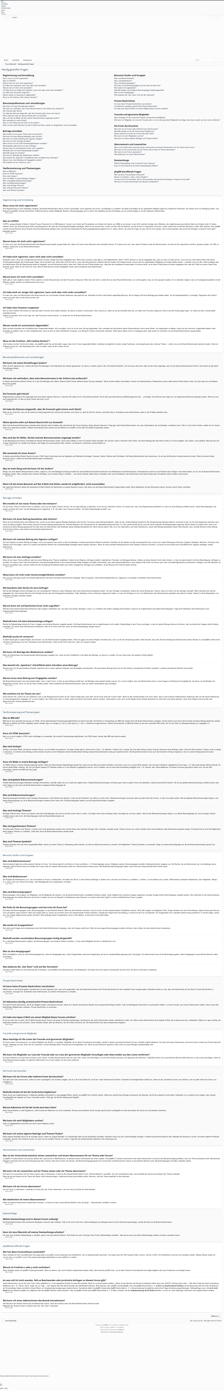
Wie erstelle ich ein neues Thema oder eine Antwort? (22, 134)
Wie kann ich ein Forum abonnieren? (128, 152)
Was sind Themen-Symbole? (13, 190)
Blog (2, 12)
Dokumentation (6, 8)
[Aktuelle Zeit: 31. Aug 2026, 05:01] (220, 64)
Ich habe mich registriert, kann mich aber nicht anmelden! (24, 85)
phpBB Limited (75, 428)
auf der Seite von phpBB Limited (15, 1257)
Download (4, 4)
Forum (3, 14)
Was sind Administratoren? (124, 78)
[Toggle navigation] (5, 2)
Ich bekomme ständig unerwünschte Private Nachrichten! (135, 106)
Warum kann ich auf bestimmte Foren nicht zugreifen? (23, 148)
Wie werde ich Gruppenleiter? (125, 88)
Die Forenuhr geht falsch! (12, 111)
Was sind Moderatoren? (123, 81)
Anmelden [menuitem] (214, 17)
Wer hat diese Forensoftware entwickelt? (129, 175)
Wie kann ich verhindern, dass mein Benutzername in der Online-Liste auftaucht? (33, 109)
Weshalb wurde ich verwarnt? (14, 153)
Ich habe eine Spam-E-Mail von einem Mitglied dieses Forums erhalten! (141, 109)
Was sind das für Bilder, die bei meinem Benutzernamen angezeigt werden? (31, 118)
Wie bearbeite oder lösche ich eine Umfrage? (19, 146)
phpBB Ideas (110, 1270)
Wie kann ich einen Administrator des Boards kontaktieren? (136, 182)
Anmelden (15, 60)
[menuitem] (209, 17)
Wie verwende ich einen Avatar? (15, 120)
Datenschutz (37, 1376)
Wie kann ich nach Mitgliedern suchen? (129, 136)
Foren (14, 17)
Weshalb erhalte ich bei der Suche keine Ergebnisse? (134, 131)
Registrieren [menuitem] (219, 17)
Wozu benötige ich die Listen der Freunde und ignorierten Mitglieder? (140, 118)
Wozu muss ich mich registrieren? (15, 78)
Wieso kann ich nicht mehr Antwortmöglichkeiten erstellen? (25, 143)
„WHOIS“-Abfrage (171, 1283)
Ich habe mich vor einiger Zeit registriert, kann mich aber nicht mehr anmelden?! (33, 90)
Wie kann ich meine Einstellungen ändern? (19, 106)
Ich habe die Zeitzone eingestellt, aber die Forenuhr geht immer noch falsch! (31, 113)
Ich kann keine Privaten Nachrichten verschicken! (133, 104)
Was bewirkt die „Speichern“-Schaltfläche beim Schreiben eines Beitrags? (30, 158)
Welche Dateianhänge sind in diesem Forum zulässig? (134, 163)
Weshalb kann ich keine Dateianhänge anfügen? (21, 151)
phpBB (105, 1325)
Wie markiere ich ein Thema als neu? (17, 162)
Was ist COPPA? (9, 81)
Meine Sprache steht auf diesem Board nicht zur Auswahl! (24, 116)
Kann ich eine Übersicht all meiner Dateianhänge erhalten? (136, 166)
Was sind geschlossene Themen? (15, 188)
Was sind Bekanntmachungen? (14, 183)
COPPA (126, 260)
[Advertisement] (112, 39)
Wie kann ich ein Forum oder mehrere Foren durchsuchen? (136, 129)
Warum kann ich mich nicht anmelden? (17, 88)
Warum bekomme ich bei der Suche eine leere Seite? (134, 134)
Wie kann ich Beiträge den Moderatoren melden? (21, 155)
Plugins (3, 6)
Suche (6, 60)
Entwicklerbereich (15, 1376)
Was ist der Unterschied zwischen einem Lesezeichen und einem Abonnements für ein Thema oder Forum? (154, 147)
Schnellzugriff (5, 17)
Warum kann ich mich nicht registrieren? (18, 83)
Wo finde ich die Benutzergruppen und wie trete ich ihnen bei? (137, 85)
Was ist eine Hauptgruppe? (124, 92)
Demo (3, 10)
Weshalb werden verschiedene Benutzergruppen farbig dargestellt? (139, 90)
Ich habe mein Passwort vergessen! (16, 92)
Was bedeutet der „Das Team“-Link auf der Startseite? (134, 95)
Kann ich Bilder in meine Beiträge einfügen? (19, 178)
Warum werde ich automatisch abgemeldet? (19, 95)
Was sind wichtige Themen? (13, 185)
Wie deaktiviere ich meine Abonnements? (129, 154)
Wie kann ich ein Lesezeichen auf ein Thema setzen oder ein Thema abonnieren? (144, 150)
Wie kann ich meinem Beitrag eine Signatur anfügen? (23, 139)
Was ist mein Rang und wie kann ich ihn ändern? (21, 123)
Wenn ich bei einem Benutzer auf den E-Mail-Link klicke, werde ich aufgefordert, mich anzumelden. (40, 125)
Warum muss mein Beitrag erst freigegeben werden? (22, 160)
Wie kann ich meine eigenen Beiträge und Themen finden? (136, 138)
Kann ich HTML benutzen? (13, 174)
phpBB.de (92, 428)
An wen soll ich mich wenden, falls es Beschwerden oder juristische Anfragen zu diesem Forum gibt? (152, 179)
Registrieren (27, 60)
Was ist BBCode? (9, 171)
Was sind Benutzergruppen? (124, 83)
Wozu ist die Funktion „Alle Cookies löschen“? (20, 97)
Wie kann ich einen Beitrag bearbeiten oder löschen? (22, 136)
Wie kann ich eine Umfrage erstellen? (17, 141)
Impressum (45, 1376)
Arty (107, 1327)
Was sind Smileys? (10, 176)
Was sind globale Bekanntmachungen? (17, 181)
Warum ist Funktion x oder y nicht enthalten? (131, 177)
